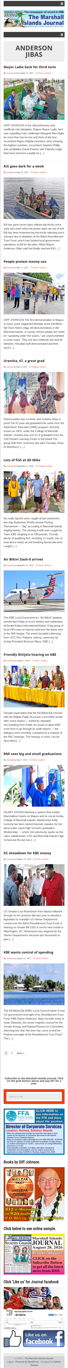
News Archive (45, 72)
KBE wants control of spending (28, 952)
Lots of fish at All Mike (22, 460)
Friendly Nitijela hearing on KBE (30, 654)
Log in (10, 1362)
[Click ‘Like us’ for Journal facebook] (34, 1317)
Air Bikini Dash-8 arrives (23, 559)
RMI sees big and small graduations (33, 754)
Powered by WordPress (27, 1362)
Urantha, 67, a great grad (24, 361)
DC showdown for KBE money (27, 853)
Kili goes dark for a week (24, 166)
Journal (10, 72)
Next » (20, 1053)
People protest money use (25, 261)
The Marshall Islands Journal (38, 1358)
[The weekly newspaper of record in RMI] (34, 18)
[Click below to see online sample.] (34, 1254)
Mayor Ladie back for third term (30, 67)
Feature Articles (39, 366)
